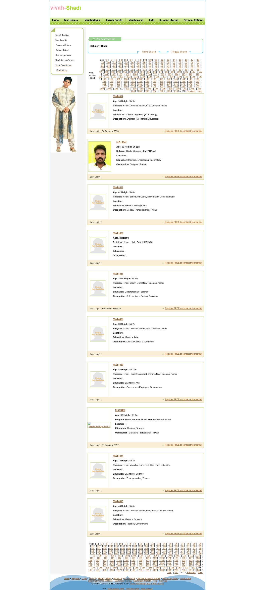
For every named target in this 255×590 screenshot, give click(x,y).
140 (154, 79)
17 (192, 60)
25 (138, 62)
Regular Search (179, 52)
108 (134, 74)
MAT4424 (118, 233)
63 (162, 67)
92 (130, 72)
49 (180, 64)
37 (108, 64)
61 (150, 67)
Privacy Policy (105, 578)
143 (176, 79)
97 (160, 72)
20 (108, 62)
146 (197, 79)
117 (197, 74)
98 (166, 72)
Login (84, 578)
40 (126, 64)
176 (111, 86)
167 (147, 84)
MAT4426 (118, 319)
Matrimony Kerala (123, 581)
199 (170, 88)
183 (161, 86)
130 (186, 76)
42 (138, 64)
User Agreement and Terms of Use (147, 583)
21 (114, 62)
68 (192, 67)
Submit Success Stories (148, 578)
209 (169, 91)
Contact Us (129, 578)
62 (156, 67)
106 (120, 74)
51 (192, 64)
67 (186, 67)
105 (113, 74)
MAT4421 (118, 96)
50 (186, 64)
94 (142, 72)
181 (147, 86)
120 (114, 76)
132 (200, 76)
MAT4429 (118, 364)
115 (183, 74)
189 (102, 88)
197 (156, 88)
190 (109, 88)
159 (190, 81)
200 (177, 88)
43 (144, 64)
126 (157, 76)
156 (169, 81)
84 (186, 69)
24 (132, 62)
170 (169, 84)
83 (180, 69)
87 (100, 72)
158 (183, 81)
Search (92, 578)
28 (156, 62)
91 (124, 72)
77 (144, 69)
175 (104, 86)
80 (162, 69)
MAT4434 (118, 455)
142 (169, 79)
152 (140, 81)
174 (197, 84)
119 (107, 76)
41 (132, 64)
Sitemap (163, 581)
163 (118, 84)
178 (126, 86)
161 (104, 84)
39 (120, 64)
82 (174, 69)
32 (180, 62)
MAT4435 (118, 501)
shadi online (185, 578)
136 (126, 79)
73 (120, 69)
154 (154, 81)
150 (126, 81)
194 (134, 88)
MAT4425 (118, 273)
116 (190, 74)
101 (186, 72)
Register (76, 578)
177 (118, 86)
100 (179, 72)
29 (162, 62)
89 (112, 72)
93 (136, 72)
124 (143, 76)
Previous (190, 91)
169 (161, 84)
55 (114, 67)
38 (114, 64)
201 (185, 88)
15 (180, 60)
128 (172, 76)
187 (190, 86)
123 (136, 76)
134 (111, 79)
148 (111, 81)
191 (116, 88)
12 (162, 60)
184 (169, 86)
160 (197, 81)
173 (190, 84)
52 (198, 64)
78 (150, 69)
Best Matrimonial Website (100, 581)
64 (168, 67)
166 (140, 84)
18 (198, 60)
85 (192, 69)
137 (133, 79)
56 (120, 67)
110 (149, 74)
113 (169, 74)
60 (144, 67)
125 (150, 76)
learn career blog (116, 588)
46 (162, 64)
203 (199, 88)
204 (133, 91)
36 (102, 64)
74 (126, 69)
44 (150, 64)
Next (200, 91)
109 (142, 74)
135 (118, 79)
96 (154, 72)
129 (179, 76)
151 (133, 81)
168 (154, 84)
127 (164, 76)
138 (140, 79)
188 (197, 86)
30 (168, 62)
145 (190, 79)
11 (156, 60)
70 (102, 69)
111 (155, 74)
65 (174, 67)
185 (176, 86)
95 (148, 72)
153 (147, 81)
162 (111, 84)
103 (200, 72)
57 (126, 67)
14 (174, 60)
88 (106, 72)
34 (192, 62)
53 (102, 67)
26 (144, 62)
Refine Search (149, 52)
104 (106, 74)
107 (127, 74)
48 (174, 64)
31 (174, 62)
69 (198, 67)
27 (150, 62)
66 (180, 67)
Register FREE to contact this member (183, 131)
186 (183, 86)
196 (149, 88)
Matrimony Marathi (142, 581)
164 (126, 84)
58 (132, 67)
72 (114, 69)
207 (154, 91)
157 (176, 81)
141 (161, 79)
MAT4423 (118, 187)
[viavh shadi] (66, 10)
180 (140, 86)
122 (128, 76)
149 (118, 81)
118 (100, 76)
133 (104, 79)
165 (133, 84)
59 (138, 67)
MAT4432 (120, 410)
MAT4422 (121, 142)
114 (176, 74)
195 (142, 88)
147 (104, 81)
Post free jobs (132, 588)
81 (168, 69)
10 (150, 60)
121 (121, 76)
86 (198, 69)
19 (102, 62)
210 (176, 91)
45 (156, 64)
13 (168, 60)
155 (161, 81)
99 (172, 72)
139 (147, 79)
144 (183, 79)
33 (186, 62)
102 (193, 72)
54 (108, 67)
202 (192, 88)
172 (183, 84)
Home (67, 578)
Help (155, 581)
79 (156, 69)
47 (168, 64)
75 (132, 69)
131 (193, 76)
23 (126, 62)
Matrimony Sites (170, 578)
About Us (117, 578)
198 (163, 88)
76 (138, 69)
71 (108, 69)
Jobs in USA (147, 588)
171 (176, 84)
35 (198, 62)
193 (127, 88)
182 (154, 86)
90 (118, 72)
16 (186, 60)
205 (140, 91)
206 (147, 91)
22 (120, 62)
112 (162, 74)
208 (161, 91)
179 (133, 86)
